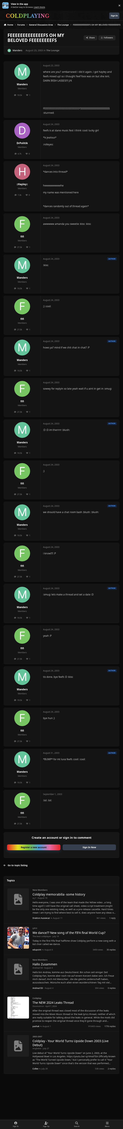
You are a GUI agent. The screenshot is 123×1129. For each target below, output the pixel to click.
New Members (40, 889)
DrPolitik (22, 143)
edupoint (37, 949)
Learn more (6, 5)
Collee (35, 1068)
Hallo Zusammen (45, 964)
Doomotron (38, 1006)
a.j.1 (34, 897)
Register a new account (34, 847)
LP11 (35, 928)
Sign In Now (89, 847)
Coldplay (37, 998)
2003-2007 (37, 1036)
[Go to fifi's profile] (22, 224)
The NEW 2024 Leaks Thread (53, 1003)
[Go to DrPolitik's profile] (22, 131)
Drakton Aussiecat (41, 918)
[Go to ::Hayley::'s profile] (22, 172)
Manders (17, 50)
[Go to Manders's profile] (9, 50)
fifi (22, 236)
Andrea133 (38, 967)
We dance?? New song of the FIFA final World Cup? (69, 933)
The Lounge (52, 50)
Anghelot (37, 1048)
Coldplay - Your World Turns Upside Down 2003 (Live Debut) (71, 1043)
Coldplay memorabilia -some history (59, 894)
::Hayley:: (22, 184)
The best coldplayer (42, 936)
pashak (36, 1026)
